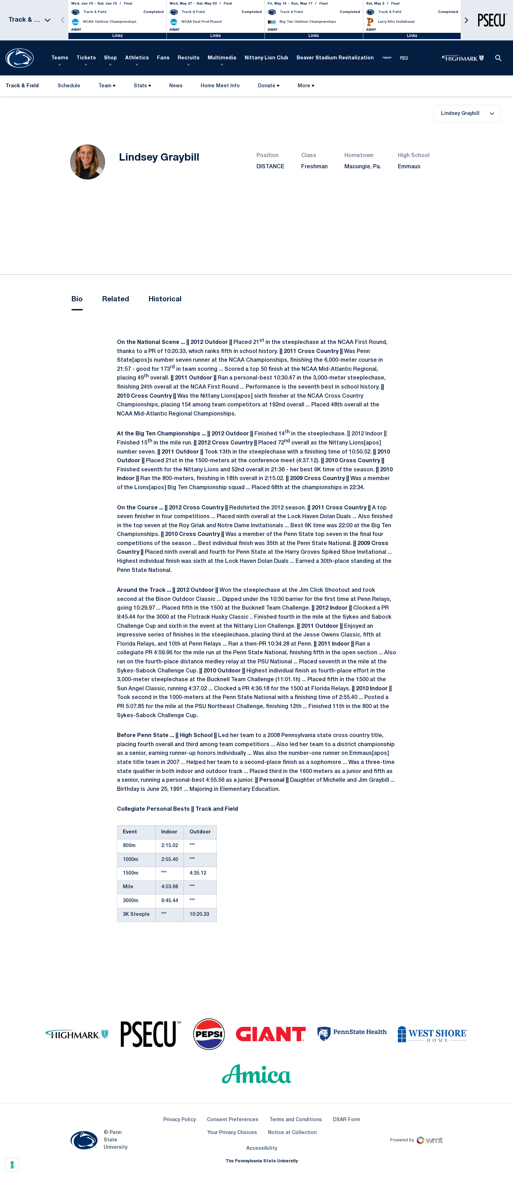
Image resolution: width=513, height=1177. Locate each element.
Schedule (69, 86)
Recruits (188, 58)
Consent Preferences (232, 1120)
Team (104, 86)
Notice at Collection (292, 1133)
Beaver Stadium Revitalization (335, 58)
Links (117, 36)
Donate (266, 86)
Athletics (137, 58)
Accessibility (261, 1148)
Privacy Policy (179, 1120)
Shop (110, 58)
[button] (466, 20)
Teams (59, 58)
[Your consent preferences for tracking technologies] (12, 1164)
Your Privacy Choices (232, 1133)
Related (115, 299)
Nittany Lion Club (266, 58)
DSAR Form (346, 1120)
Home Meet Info (220, 87)
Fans (163, 58)
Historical (165, 299)
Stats (140, 86)
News (176, 86)
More (304, 86)
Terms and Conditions (295, 1120)
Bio (77, 299)
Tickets (86, 58)
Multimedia (222, 58)
